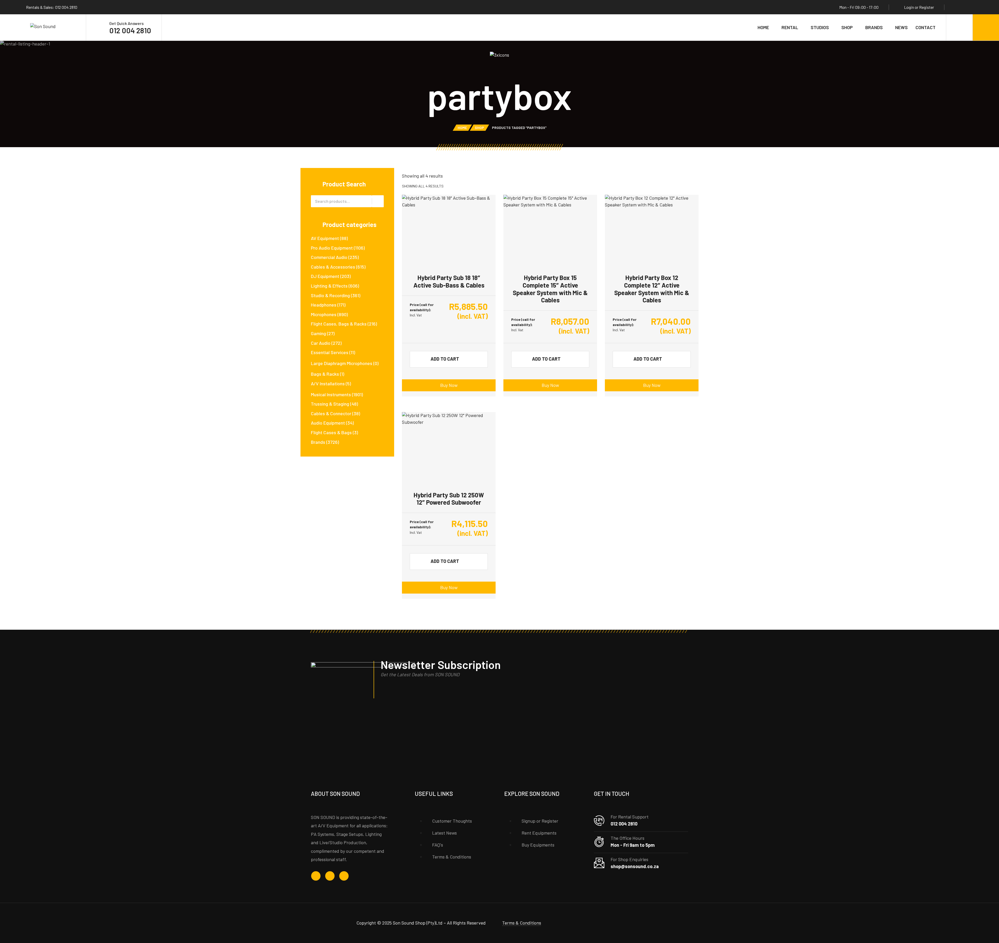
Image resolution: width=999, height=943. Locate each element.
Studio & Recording (330, 295)
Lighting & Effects (329, 286)
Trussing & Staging (330, 404)
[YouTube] (976, 7)
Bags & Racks (325, 374)
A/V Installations (328, 383)
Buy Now (449, 385)
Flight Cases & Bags (331, 432)
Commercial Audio (329, 257)
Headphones (323, 305)
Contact (925, 27)
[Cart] (986, 27)
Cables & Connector (331, 413)
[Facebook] (956, 7)
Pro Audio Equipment (332, 248)
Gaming (318, 333)
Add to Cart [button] (445, 359)
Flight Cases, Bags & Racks (339, 324)
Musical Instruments (331, 394)
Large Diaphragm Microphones (341, 363)
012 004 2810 (130, 30)
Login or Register (919, 7)
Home (763, 27)
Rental (790, 27)
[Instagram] (966, 7)
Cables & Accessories (333, 267)
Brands (874, 27)
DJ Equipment (325, 276)
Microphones (323, 314)
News (901, 27)
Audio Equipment (328, 423)
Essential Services (329, 352)
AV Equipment (325, 238)
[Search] (959, 27)
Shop (847, 27)
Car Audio (320, 343)
